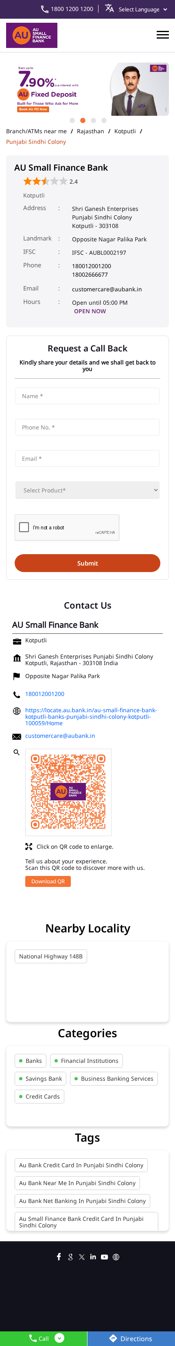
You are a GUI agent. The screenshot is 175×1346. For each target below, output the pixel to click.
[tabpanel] (87, 89)
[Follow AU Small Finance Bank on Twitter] (82, 1255)
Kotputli (125, 131)
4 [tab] (103, 120)
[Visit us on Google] (70, 1255)
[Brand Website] (116, 1255)
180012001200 (91, 266)
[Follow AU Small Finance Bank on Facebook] (59, 1255)
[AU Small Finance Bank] (31, 35)
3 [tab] (93, 120)
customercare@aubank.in (107, 289)
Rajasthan (90, 131)
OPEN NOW (90, 311)
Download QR (48, 881)
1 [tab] (72, 120)
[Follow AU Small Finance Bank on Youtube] (104, 1255)
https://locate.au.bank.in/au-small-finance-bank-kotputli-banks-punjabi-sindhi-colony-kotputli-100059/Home (91, 716)
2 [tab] (82, 120)
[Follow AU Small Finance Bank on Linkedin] (93, 1255)
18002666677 (90, 274)
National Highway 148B (51, 956)
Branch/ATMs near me (36, 131)
